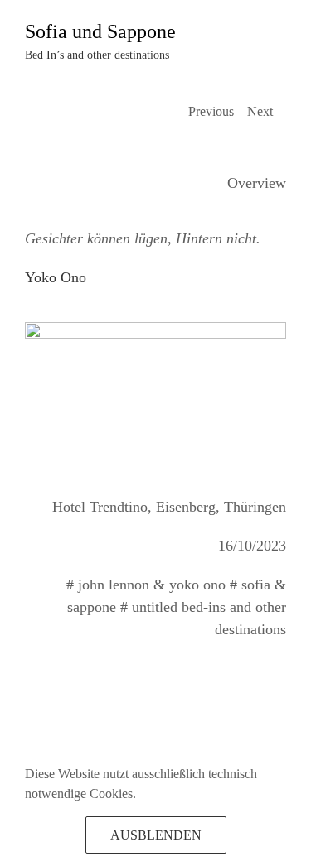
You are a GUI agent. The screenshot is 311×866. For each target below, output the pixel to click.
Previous (211, 111)
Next (260, 111)
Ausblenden (156, 835)
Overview (256, 183)
